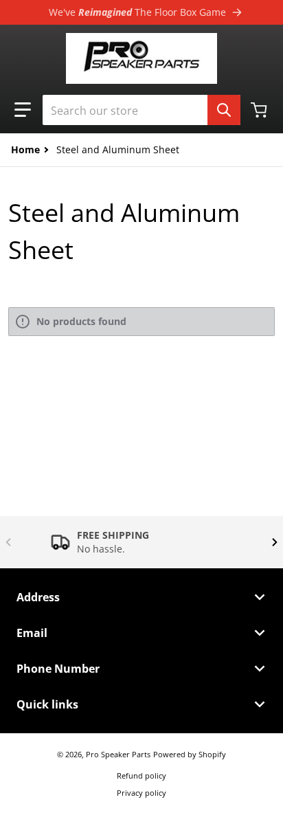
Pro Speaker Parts (118, 754)
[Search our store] (223, 110)
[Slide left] (8, 542)
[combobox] (141, 110)
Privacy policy (141, 793)
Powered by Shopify (189, 754)
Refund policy (141, 775)
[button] (22, 110)
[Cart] (260, 110)
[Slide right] (275, 542)
